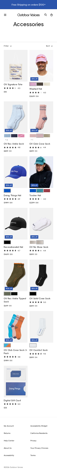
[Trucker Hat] (41, 172)
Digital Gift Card (12, 400)
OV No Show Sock (38, 247)
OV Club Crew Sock (39, 143)
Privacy (33, 440)
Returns (7, 433)
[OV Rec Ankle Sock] (16, 117)
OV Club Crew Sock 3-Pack (15, 352)
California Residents (38, 433)
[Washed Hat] (41, 66)
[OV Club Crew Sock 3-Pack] (16, 327)
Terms (32, 455)
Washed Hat (35, 88)
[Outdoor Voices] (28, 15)
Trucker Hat (35, 195)
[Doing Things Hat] (16, 172)
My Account (9, 426)
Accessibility (9, 455)
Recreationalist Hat (13, 247)
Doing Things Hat (12, 195)
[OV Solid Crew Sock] (41, 276)
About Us (7, 448)
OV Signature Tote (13, 84)
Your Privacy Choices (39, 448)
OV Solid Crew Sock (40, 298)
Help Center (9, 440)
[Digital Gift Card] (16, 382)
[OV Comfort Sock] (41, 327)
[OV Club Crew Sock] (41, 117)
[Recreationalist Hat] (16, 224)
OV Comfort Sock (38, 350)
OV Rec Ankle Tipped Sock (15, 300)
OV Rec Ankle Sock (14, 143)
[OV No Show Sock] (41, 224)
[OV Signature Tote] (16, 66)
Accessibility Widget (38, 426)
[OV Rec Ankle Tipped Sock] (16, 276)
